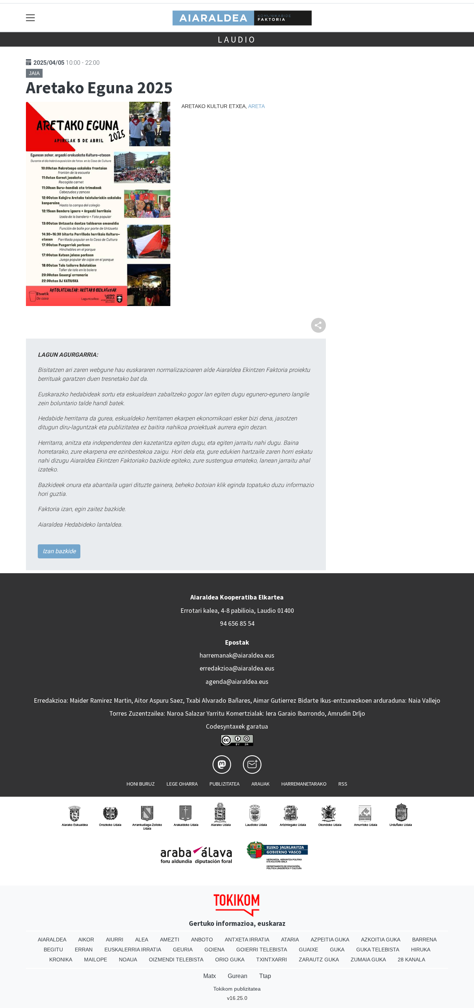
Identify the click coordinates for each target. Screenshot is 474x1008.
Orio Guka (229, 959)
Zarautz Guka (319, 959)
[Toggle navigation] (31, 17)
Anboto (202, 940)
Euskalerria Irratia (132, 949)
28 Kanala (411, 959)
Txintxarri (271, 959)
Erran (84, 949)
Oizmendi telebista (176, 959)
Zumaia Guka (368, 959)
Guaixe (308, 949)
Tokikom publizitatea (237, 989)
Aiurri (114, 940)
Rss (342, 783)
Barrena (424, 940)
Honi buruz (141, 783)
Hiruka (420, 949)
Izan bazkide (59, 551)
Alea (141, 940)
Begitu (53, 949)
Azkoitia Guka (380, 940)
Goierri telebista (261, 949)
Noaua (128, 959)
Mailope (95, 959)
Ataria (290, 940)
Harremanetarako (304, 783)
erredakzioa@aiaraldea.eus (237, 668)
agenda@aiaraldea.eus (237, 682)
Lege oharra (182, 783)
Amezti (169, 940)
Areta (256, 106)
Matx (209, 976)
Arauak (260, 783)
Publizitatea (225, 783)
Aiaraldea (52, 940)
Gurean (237, 976)
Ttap (265, 976)
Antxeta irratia (247, 940)
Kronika (60, 959)
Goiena (214, 949)
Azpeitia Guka (330, 940)
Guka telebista (377, 949)
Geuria (183, 949)
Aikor (86, 940)
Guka (337, 949)
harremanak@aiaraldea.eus (237, 655)
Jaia (34, 73)
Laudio (237, 39)
